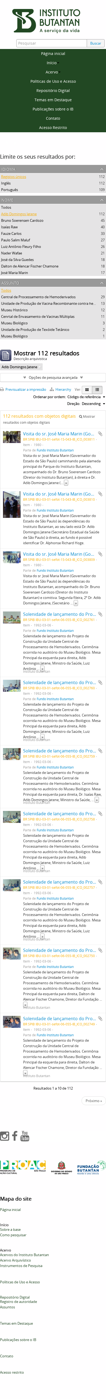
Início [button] (52, 62)
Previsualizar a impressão (25, 389)
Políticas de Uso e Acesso (53, 81)
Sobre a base (10, 1229)
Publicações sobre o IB (53, 109)
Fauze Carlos (11, 233)
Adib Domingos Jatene (19, 213)
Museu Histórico (14, 310)
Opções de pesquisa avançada (53, 377)
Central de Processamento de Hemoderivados (38, 296)
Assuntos (7, 1307)
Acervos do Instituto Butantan (24, 1254)
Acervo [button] (52, 72)
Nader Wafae (11, 253)
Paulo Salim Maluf (15, 240)
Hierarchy (63, 389)
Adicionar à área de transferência (100, 433)
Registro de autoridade (18, 1301)
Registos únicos (13, 176)
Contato (53, 118)
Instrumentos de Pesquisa (21, 1265)
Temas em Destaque (53, 99)
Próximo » (94, 1100)
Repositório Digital (53, 90)
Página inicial (53, 53)
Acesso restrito (12, 1372)
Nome (7, 199)
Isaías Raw (9, 227)
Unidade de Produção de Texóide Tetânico (35, 329)
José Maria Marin (14, 272)
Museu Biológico (14, 323)
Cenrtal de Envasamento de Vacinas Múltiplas (37, 316)
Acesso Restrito (53, 127)
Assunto (10, 282)
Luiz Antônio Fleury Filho (21, 246)
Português (9, 189)
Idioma (8, 168)
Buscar (95, 43)
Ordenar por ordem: (49, 396)
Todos (6, 207)
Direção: (73, 403)
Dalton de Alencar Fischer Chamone (29, 266)
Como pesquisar (13, 1234)
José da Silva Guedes (17, 259)
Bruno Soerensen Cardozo (22, 220)
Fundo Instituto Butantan (55, 450)
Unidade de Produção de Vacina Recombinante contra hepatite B (53, 303)
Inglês (6, 183)
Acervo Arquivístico (15, 1260)
